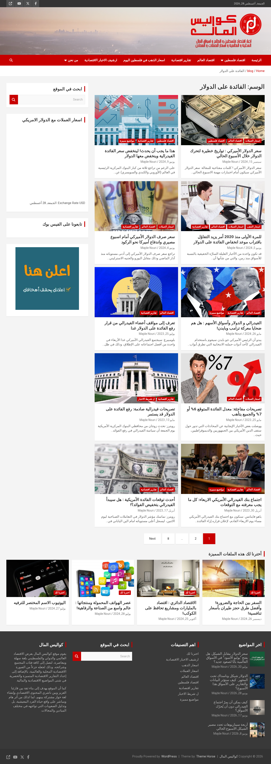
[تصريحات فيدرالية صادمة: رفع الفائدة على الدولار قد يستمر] (136, 378)
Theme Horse (205, 756)
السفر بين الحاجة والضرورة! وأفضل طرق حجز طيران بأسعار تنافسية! (235, 607)
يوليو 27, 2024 (57, 608)
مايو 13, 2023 (166, 420)
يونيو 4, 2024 (167, 248)
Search (14, 99)
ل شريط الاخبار (146, 398)
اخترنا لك (255, 592)
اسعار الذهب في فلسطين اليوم (144, 60)
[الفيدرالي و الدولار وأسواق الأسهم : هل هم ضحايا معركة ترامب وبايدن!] (223, 292)
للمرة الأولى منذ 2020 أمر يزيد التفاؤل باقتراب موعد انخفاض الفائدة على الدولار (227, 239)
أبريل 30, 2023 (252, 510)
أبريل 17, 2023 (165, 510)
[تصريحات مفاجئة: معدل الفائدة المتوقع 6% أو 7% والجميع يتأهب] (223, 378)
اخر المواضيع (250, 644)
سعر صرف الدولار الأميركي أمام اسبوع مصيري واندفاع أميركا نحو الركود (143, 239)
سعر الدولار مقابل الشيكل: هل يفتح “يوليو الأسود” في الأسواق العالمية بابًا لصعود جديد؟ (227, 658)
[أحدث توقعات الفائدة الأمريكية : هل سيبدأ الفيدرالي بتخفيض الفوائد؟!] (136, 469)
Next (152, 539)
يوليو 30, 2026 (239, 666)
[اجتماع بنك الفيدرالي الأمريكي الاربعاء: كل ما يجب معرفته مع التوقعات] (223, 469)
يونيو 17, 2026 (239, 715)
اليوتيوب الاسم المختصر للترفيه (40, 602)
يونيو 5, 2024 (253, 248)
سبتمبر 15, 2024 (251, 161)
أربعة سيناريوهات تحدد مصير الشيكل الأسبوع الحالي (228, 727)
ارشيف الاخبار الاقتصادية (100, 60)
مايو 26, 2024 (253, 333)
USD (82, 203)
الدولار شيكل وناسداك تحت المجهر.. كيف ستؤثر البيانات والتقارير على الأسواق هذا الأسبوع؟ (229, 682)
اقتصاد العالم (205, 60)
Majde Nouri (230, 161)
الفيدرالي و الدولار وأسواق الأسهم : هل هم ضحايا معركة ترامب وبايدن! (226, 325)
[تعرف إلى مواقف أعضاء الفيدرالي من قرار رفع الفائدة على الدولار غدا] (136, 292)
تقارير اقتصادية (181, 60)
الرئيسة (256, 60)
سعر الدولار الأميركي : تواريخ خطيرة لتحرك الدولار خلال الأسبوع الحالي (225, 153)
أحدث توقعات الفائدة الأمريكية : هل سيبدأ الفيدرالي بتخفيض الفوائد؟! (140, 502)
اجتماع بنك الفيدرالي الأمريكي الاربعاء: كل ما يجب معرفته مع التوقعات (224, 502)
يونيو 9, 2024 (167, 161)
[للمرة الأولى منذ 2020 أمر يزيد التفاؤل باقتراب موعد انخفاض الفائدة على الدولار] (223, 206)
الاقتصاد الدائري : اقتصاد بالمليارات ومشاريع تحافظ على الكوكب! (170, 607)
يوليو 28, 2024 (122, 613)
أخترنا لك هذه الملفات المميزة (235, 553)
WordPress (169, 756)
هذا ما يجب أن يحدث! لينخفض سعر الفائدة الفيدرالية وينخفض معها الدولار (140, 153)
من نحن (73, 60)
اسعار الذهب (253, 226)
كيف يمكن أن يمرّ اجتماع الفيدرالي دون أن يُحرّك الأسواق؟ (231, 706)
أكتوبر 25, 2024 (186, 619)
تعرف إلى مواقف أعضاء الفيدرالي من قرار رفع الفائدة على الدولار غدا (140, 325)
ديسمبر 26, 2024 (251, 619)
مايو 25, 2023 (253, 420)
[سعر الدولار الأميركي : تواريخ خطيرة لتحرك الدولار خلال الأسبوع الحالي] (223, 120)
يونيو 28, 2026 (239, 693)
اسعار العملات (252, 140)
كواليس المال (229, 756)
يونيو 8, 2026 (240, 733)
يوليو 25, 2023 (166, 333)
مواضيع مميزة (127, 140)
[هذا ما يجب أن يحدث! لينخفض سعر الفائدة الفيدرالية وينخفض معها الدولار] (136, 120)
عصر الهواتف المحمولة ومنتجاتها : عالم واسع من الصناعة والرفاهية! (103, 605)
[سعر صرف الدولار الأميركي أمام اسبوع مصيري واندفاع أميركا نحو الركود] (136, 206)
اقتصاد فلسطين (234, 60)
